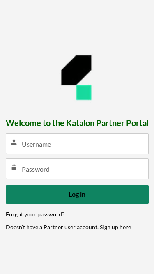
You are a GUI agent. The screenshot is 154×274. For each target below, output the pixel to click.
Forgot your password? (35, 214)
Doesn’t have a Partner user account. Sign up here (68, 226)
